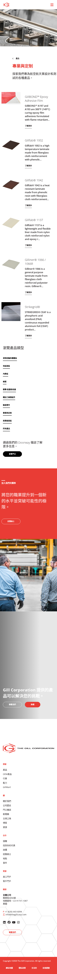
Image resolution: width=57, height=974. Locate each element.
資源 (5, 827)
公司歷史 (7, 805)
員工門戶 (7, 876)
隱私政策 (22, 968)
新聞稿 (6, 814)
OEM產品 (7, 774)
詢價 (5, 849)
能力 (5, 782)
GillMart (7, 787)
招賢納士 (7, 854)
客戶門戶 (7, 881)
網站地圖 (9, 968)
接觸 (5, 841)
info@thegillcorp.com (16, 914)
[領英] (4, 922)
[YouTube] (13, 922)
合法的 (34, 968)
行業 (5, 778)
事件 (5, 862)
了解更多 (28, 126)
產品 (5, 769)
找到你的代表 (9, 845)
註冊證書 (46, 968)
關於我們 (7, 801)
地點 (5, 858)
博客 (5, 822)
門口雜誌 (7, 809)
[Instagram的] (18, 922)
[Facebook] (9, 922)
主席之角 (7, 818)
